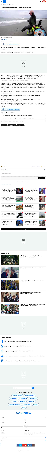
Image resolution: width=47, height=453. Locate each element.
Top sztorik (5, 253)
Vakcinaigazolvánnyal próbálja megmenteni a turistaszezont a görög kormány (16, 115)
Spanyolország (33, 398)
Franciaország (11, 4)
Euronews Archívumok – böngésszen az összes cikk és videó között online (34, 433)
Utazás (23, 407)
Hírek (4, 4)
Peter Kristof (4, 39)
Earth (25, 422)
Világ (7, 4)
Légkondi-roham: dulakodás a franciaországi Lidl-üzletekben (13, 120)
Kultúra (25, 427)
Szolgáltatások (4, 437)
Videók (2, 430)
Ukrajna (14, 401)
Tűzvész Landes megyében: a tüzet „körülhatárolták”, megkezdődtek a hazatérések (17, 118)
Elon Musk (21, 125)
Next (2, 425)
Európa (2, 420)
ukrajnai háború (13, 398)
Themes (2, 417)
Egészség (35, 404)
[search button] (33, 388)
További (2, 440)
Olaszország (22, 401)
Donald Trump (24, 398)
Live (44, 1)
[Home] (1, 4)
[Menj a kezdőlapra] (4, 1)
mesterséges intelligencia (14, 404)
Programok (26, 430)
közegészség (31, 401)
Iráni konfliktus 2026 (29, 395)
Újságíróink (3, 432)
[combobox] (23, 388)
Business (2, 422)
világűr (4, 125)
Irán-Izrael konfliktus (17, 395)
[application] (23, 23)
